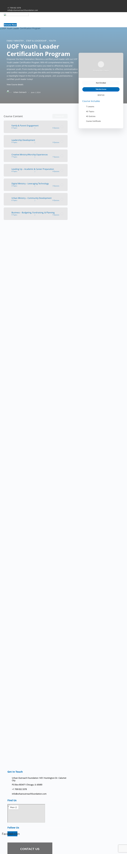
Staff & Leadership (36, 40)
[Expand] (7, 127)
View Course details (15, 84)
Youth (52, 40)
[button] (52, 23)
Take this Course (101, 89)
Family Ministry (15, 40)
